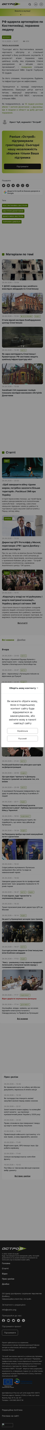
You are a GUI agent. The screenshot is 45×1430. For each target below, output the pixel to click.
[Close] (37, 688)
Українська (22, 731)
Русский (22, 738)
